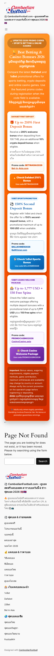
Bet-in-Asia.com (20, 168)
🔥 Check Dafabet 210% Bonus (27, 180)
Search (43, 461)
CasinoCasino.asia (21, 341)
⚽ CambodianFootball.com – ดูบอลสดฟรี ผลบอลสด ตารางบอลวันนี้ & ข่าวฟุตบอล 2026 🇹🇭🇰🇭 (26, 19)
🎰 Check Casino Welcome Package (27, 353)
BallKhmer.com (19, 250)
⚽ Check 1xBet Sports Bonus (27, 262)
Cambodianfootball (28, 650)
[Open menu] (6, 29)
